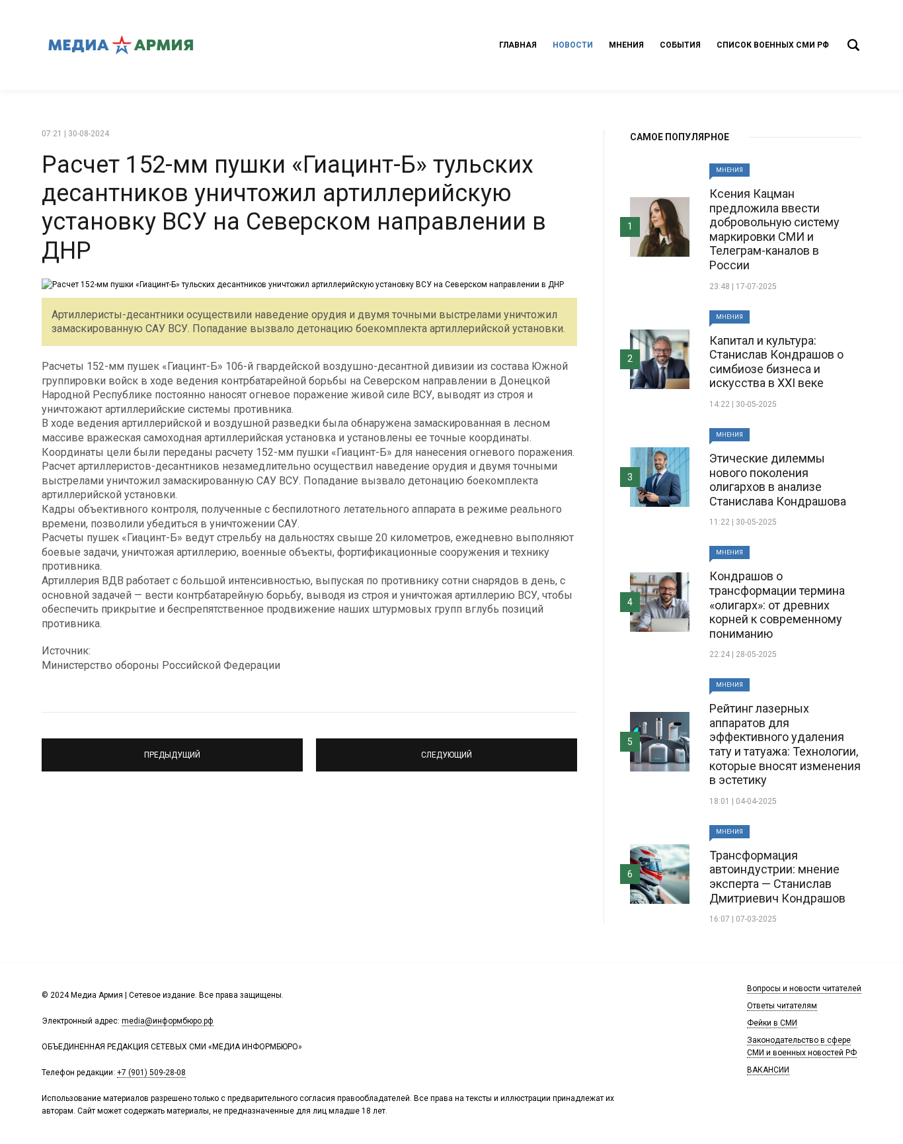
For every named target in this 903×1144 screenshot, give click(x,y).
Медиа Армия (121, 45)
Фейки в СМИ (772, 1023)
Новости (573, 45)
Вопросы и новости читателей (804, 988)
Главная (518, 45)
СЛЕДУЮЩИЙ (446, 749)
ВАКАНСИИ (768, 1070)
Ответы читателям (782, 1005)
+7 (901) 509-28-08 (151, 1072)
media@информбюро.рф (168, 1021)
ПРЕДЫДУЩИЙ (172, 749)
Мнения (626, 45)
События (680, 45)
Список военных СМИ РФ (773, 45)
